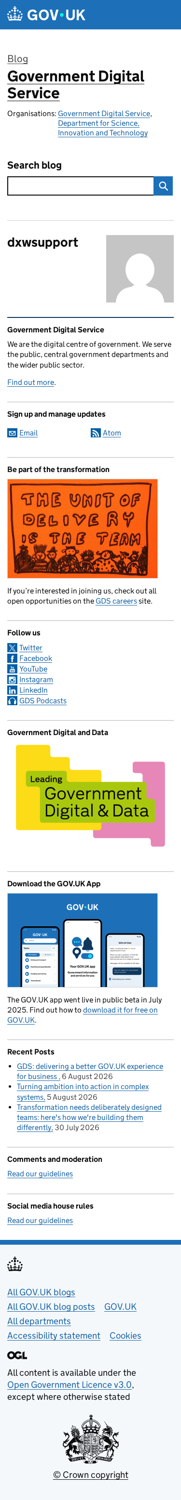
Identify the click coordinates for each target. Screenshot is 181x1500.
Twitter (30, 647)
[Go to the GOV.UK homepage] (46, 15)
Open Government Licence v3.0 (69, 1384)
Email (28, 432)
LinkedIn (33, 690)
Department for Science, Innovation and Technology (103, 127)
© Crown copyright (90, 1474)
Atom (112, 432)
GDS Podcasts (43, 700)
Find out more (30, 382)
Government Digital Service (75, 84)
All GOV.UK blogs (41, 1292)
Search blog (34, 165)
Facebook (35, 658)
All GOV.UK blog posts (51, 1306)
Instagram (36, 679)
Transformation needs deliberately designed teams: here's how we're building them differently (89, 1117)
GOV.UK (120, 1306)
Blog (17, 59)
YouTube (33, 668)
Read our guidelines (40, 1173)
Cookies (125, 1335)
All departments (39, 1321)
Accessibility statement (53, 1335)
